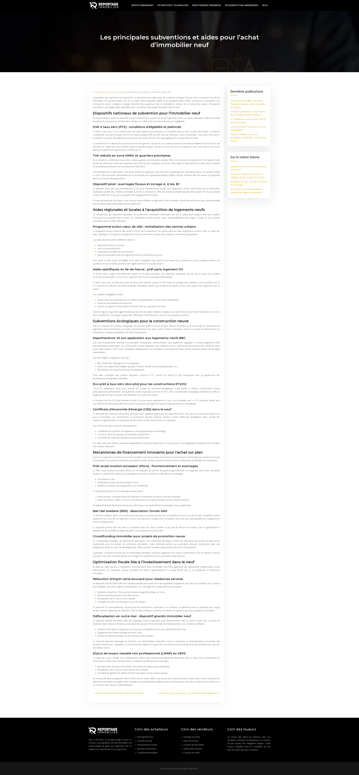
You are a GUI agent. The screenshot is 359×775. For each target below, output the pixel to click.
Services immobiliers (142, 5)
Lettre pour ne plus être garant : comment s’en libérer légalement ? (187, 695)
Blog (265, 5)
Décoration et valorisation (172, 5)
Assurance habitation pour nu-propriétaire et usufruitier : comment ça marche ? (248, 137)
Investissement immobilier (206, 5)
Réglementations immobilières (241, 5)
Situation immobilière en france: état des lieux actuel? (119, 693)
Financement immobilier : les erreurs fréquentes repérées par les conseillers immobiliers (247, 104)
